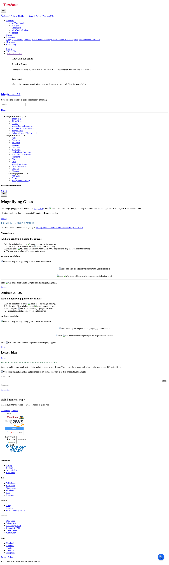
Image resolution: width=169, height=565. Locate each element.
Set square (16, 142)
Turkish (39, 16)
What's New (37, 40)
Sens (8, 493)
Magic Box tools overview (23, 126)
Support (14, 410)
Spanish (32, 16)
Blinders (15, 171)
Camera (15, 123)
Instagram (10, 553)
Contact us (10, 472)
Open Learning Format (21, 40)
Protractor (16, 140)
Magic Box (38, 208)
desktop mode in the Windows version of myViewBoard (59, 227)
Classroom (10, 485)
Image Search (17, 131)
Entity (8, 40)
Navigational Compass (21, 152)
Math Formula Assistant (21, 154)
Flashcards (16, 157)
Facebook (10, 543)
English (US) (48, 16)
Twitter (9, 548)
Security (9, 468)
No (6, 191)
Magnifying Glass (19, 164)
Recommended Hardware (89, 40)
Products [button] (10, 21)
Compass (15, 145)
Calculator (16, 147)
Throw (14, 178)
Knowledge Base (49, 40)
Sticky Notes (17, 121)
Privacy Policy (7, 557)
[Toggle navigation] (3, 11)
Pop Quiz (16, 176)
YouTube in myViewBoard (23, 128)
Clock (14, 159)
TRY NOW (11, 51)
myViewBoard (18, 23)
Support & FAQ (13, 528)
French (25, 16)
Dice (14, 161)
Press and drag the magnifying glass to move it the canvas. (27, 262)
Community (11, 44)
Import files (16, 119)
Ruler (14, 138)
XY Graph (16, 150)
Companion (16, 28)
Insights (15, 32)
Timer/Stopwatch (19, 166)
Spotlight (15, 169)
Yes (2, 191)
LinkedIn (10, 545)
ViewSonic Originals (20, 30)
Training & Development (67, 40)
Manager (15, 25)
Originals (10, 490)
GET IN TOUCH (14, 54)
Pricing (9, 35)
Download (10, 42)
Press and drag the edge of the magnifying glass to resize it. (85, 269)
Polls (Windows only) (21, 180)
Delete (3, 218)
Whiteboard (11, 483)
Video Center (11, 530)
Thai (20, 16)
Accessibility (11, 470)
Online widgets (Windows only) (25, 133)
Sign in (9, 49)
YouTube (10, 550)
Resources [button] (10, 37)
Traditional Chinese (9, 16)
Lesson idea (5, 390)
